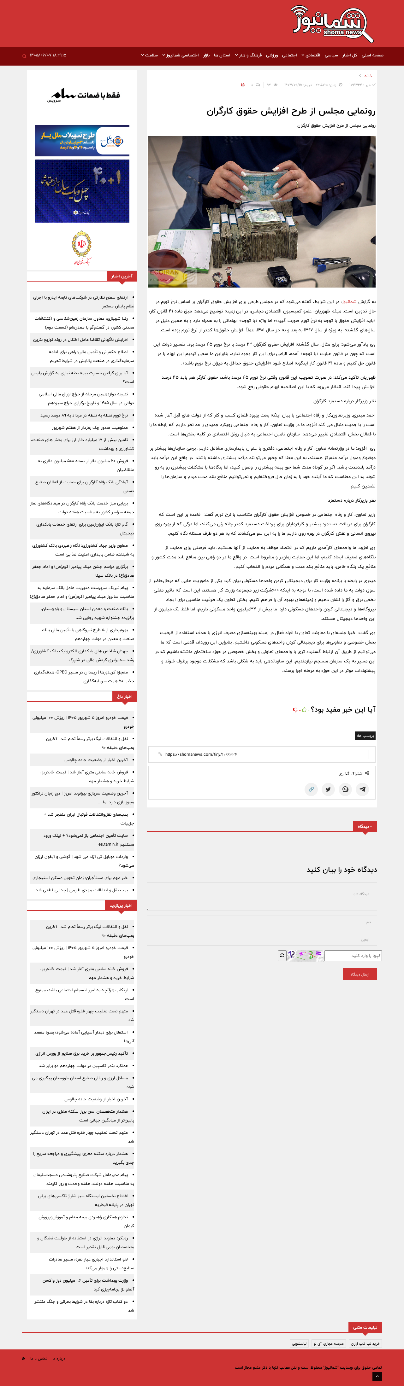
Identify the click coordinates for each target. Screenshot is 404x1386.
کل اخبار (349, 55)
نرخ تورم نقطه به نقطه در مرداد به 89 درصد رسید (84, 415)
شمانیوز (349, 302)
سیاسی (331, 55)
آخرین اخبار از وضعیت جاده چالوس (96, 760)
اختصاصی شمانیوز (182, 55)
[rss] (23, 1358)
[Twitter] (328, 789)
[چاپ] (241, 85)
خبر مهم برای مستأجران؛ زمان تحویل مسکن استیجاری (80, 878)
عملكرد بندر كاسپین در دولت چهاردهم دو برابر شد (83, 1065)
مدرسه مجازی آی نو (329, 1343)
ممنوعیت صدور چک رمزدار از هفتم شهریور (90, 427)
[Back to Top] (377, 1376)
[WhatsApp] (345, 789)
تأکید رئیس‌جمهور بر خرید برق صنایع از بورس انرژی (81, 1053)
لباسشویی (299, 1343)
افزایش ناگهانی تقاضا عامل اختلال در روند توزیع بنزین (80, 339)
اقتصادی (312, 55)
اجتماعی (289, 55)
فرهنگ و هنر (250, 55)
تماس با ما (38, 1358)
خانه (368, 76)
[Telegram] (362, 789)
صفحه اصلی (372, 55)
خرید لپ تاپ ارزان (365, 1343)
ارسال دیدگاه (360, 974)
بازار (206, 55)
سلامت (151, 55)
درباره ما (58, 1358)
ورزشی (272, 55)
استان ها (222, 55)
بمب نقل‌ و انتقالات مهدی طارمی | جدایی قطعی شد (82, 890)
